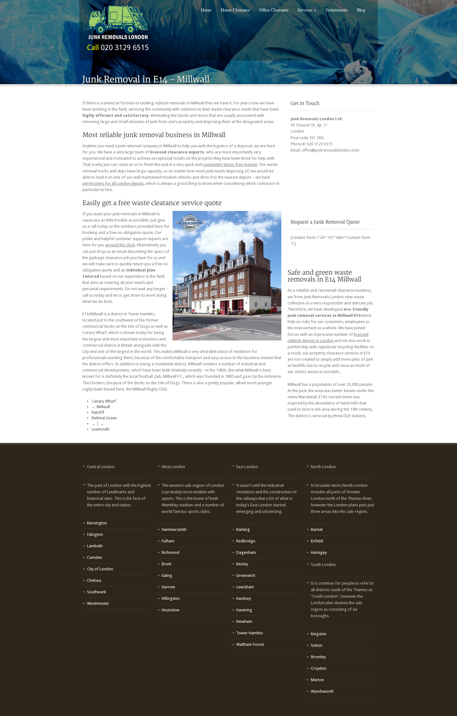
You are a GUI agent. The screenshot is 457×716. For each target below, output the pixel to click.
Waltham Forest (250, 644)
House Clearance (235, 10)
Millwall (103, 406)
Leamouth (100, 429)
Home (206, 10)
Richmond (170, 552)
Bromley (318, 656)
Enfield (317, 541)
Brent (166, 564)
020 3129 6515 (125, 47)
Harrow (168, 587)
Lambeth (95, 546)
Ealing (167, 575)
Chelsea (94, 580)
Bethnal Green (104, 418)
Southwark (96, 592)
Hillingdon (171, 598)
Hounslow (170, 610)
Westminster (98, 603)
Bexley (242, 564)
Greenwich (245, 575)
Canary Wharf (104, 401)
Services (307, 10)
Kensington (97, 523)
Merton (317, 679)
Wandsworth (322, 691)
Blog (361, 10)
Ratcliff (98, 412)
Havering (244, 610)
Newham (244, 621)
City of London (100, 569)
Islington (95, 534)
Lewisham (245, 587)
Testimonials (336, 10)
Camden (94, 557)
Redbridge (245, 541)
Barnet (317, 529)
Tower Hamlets (249, 633)
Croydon (318, 668)
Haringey (319, 552)
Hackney (243, 598)
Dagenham (246, 552)
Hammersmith (174, 529)
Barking (243, 529)
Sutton (316, 645)
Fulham (168, 541)
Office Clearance (273, 10)
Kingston (318, 634)
